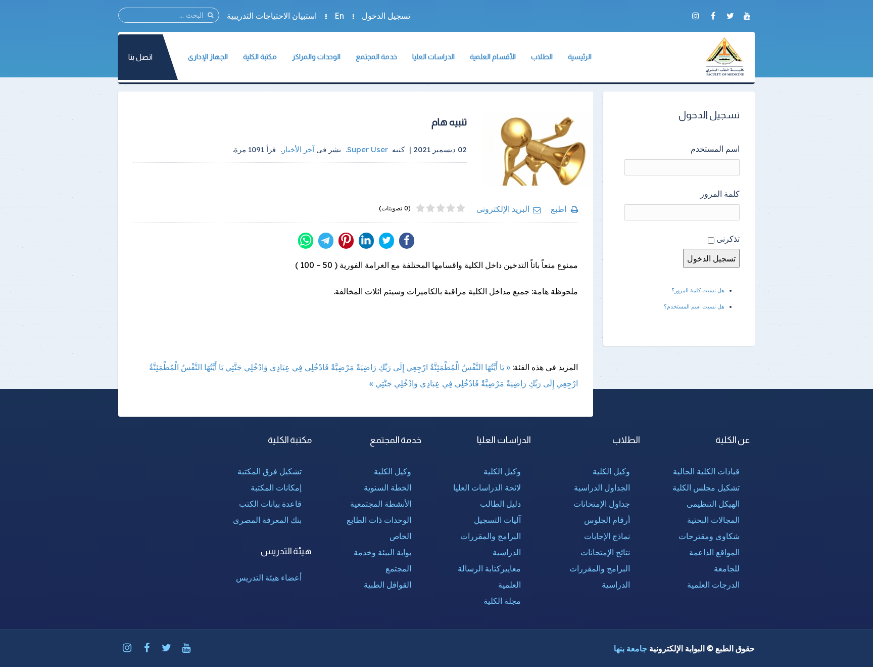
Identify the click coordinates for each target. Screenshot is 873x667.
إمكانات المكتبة (276, 487)
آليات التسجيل (497, 520)
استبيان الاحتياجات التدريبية (272, 16)
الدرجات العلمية (713, 585)
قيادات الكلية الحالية (706, 471)
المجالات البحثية (713, 520)
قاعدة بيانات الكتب (270, 504)
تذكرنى (728, 239)
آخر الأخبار (298, 149)
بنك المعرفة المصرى (267, 520)
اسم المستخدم (715, 149)
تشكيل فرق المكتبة (269, 471)
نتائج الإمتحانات (605, 552)
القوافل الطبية (387, 585)
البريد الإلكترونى (502, 209)
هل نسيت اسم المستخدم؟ (694, 306)
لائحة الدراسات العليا (487, 487)
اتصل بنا (140, 57)
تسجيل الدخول (386, 16)
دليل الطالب (500, 504)
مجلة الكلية (502, 601)
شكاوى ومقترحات (709, 536)
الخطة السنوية (387, 487)
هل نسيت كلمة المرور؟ (697, 290)
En (339, 16)
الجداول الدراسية (602, 487)
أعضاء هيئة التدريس (269, 577)
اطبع (558, 209)
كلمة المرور (720, 194)
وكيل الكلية (611, 471)
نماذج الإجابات (607, 536)
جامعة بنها (630, 648)
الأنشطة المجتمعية (380, 504)
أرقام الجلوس (607, 520)
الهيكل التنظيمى (713, 504)
